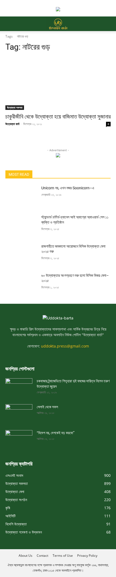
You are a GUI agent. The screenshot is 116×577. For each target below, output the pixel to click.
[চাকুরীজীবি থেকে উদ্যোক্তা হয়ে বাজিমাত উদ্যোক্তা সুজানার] (58, 83)
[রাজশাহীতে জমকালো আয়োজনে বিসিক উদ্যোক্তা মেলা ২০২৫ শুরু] (21, 255)
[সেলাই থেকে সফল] (18, 411)
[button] (9, 23)
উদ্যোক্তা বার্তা (12, 124)
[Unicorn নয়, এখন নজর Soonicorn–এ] (21, 196)
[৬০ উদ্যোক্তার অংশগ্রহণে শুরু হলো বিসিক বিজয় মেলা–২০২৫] (21, 284)
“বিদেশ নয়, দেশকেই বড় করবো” (55, 433)
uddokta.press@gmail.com (65, 346)
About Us (25, 555)
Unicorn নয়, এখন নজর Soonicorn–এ (67, 188)
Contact (42, 555)
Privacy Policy (87, 555)
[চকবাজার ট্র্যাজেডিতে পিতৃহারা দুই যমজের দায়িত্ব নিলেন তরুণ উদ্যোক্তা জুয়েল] (18, 385)
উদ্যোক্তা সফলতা (14, 107)
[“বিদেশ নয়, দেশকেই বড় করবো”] (18, 437)
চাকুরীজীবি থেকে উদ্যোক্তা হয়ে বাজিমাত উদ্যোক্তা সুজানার (58, 116)
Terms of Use (63, 555)
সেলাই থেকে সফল (47, 407)
